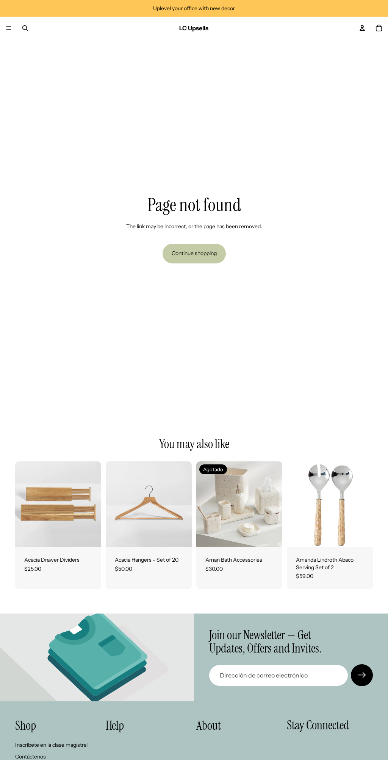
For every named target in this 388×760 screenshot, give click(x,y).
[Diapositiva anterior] (23, 504)
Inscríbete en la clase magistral (51, 744)
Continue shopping (194, 253)
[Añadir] (361, 535)
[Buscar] (25, 28)
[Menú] (8, 28)
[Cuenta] (362, 28)
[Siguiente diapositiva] (92, 504)
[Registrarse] (362, 675)
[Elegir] (89, 535)
